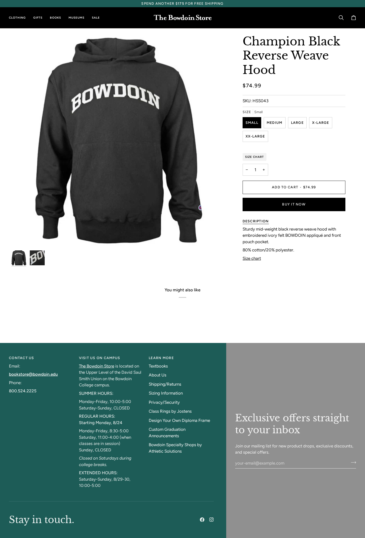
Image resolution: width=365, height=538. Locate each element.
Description (256, 221)
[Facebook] (202, 519)
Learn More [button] (161, 358)
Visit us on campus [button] (99, 358)
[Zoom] (20, 238)
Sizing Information (166, 393)
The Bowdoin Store (96, 366)
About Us (157, 374)
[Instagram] (211, 519)
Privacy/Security (164, 402)
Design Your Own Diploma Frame (179, 420)
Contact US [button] (21, 358)
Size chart (252, 258)
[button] (19, 17)
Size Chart (254, 157)
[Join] (352, 463)
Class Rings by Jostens (170, 411)
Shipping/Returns (165, 384)
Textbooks (158, 366)
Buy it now (294, 204)
